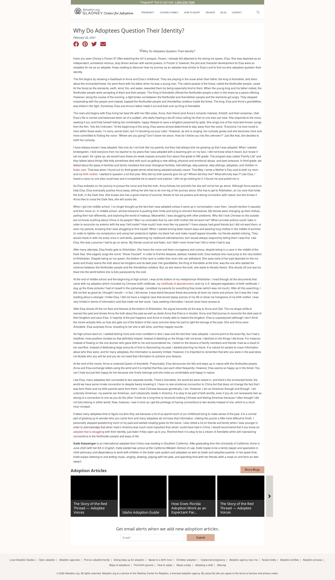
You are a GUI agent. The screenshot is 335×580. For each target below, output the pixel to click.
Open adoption (47, 559)
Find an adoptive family (97, 559)
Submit (200, 537)
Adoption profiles (289, 559)
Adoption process (312, 559)
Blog (223, 12)
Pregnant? (147, 12)
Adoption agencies (69, 559)
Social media (269, 559)
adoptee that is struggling (88, 432)
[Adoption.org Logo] (104, 11)
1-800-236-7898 (185, 2)
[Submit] (258, 12)
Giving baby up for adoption (129, 559)
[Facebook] (77, 45)
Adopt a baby (183, 565)
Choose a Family (169, 12)
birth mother (90, 174)
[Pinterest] (86, 45)
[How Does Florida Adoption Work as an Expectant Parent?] (191, 495)
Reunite (210, 12)
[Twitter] (95, 45)
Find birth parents (143, 565)
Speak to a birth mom (160, 559)
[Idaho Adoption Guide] (143, 495)
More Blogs (252, 470)
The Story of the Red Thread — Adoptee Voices (90, 508)
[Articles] (269, 496)
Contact (237, 12)
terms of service (248, 573)
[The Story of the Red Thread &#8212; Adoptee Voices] (94, 495)
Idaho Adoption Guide (140, 512)
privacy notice (270, 573)
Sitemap (221, 565)
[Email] (104, 45)
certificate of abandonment (177, 284)
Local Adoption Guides (22, 559)
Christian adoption (186, 559)
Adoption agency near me (243, 559)
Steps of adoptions (119, 565)
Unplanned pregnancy (213, 559)
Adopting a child (204, 565)
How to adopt (192, 12)
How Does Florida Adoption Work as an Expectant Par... (188, 508)
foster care (79, 170)
